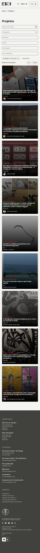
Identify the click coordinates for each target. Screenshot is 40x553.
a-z (29, 62)
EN (18, 4)
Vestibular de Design (7, 495)
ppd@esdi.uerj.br (6, 465)
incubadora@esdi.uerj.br (8, 476)
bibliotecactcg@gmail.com (9, 471)
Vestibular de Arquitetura (8, 497)
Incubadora (5, 493)
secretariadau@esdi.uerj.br (9, 460)
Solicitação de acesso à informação (11, 501)
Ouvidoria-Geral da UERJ (8, 499)
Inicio (4, 11)
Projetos (11, 11)
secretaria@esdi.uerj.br (8, 453)
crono (35, 62)
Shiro (9, 528)
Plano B (13, 526)
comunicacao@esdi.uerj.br (9, 482)
